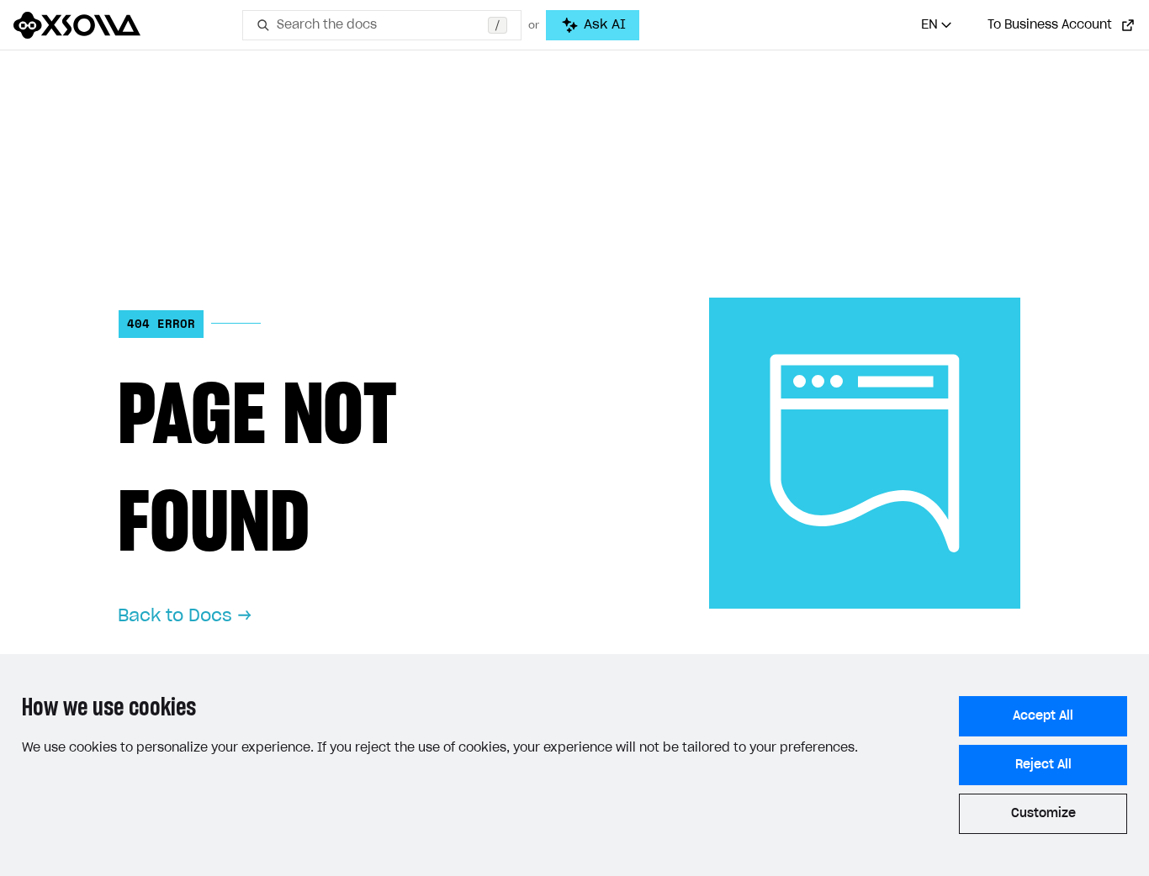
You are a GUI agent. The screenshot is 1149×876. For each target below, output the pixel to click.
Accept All (1043, 716)
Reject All (1043, 765)
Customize (1043, 814)
